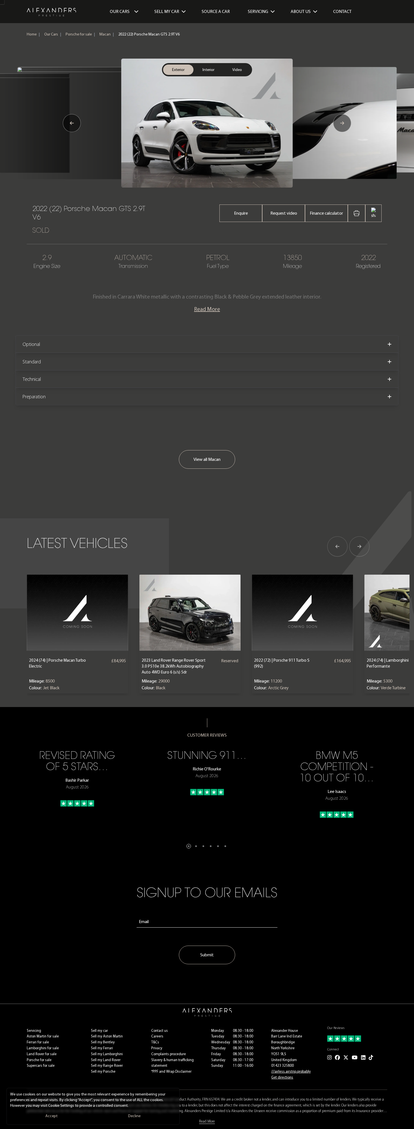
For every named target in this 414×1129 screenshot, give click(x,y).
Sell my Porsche (103, 1071)
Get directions (282, 1077)
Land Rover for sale (42, 1054)
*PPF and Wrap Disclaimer (171, 1071)
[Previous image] (72, 123)
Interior (208, 69)
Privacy (156, 1048)
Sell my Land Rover (106, 1060)
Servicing (34, 1030)
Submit (207, 954)
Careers (157, 1036)
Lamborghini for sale (43, 1048)
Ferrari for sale (38, 1042)
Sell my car (99, 1030)
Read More (207, 309)
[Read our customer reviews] (357, 1038)
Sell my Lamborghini (107, 1054)
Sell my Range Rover (107, 1065)
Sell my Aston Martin (107, 1036)
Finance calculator (326, 213)
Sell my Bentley (103, 1042)
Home (32, 34)
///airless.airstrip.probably (291, 1071)
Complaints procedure (168, 1054)
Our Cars (120, 11)
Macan (105, 34)
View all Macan (207, 459)
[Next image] (342, 123)
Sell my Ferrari (102, 1048)
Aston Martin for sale (43, 1036)
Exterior (178, 69)
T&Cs (155, 1042)
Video (237, 69)
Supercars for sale (41, 1065)
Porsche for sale (79, 34)
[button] (189, 846)
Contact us (159, 1030)
